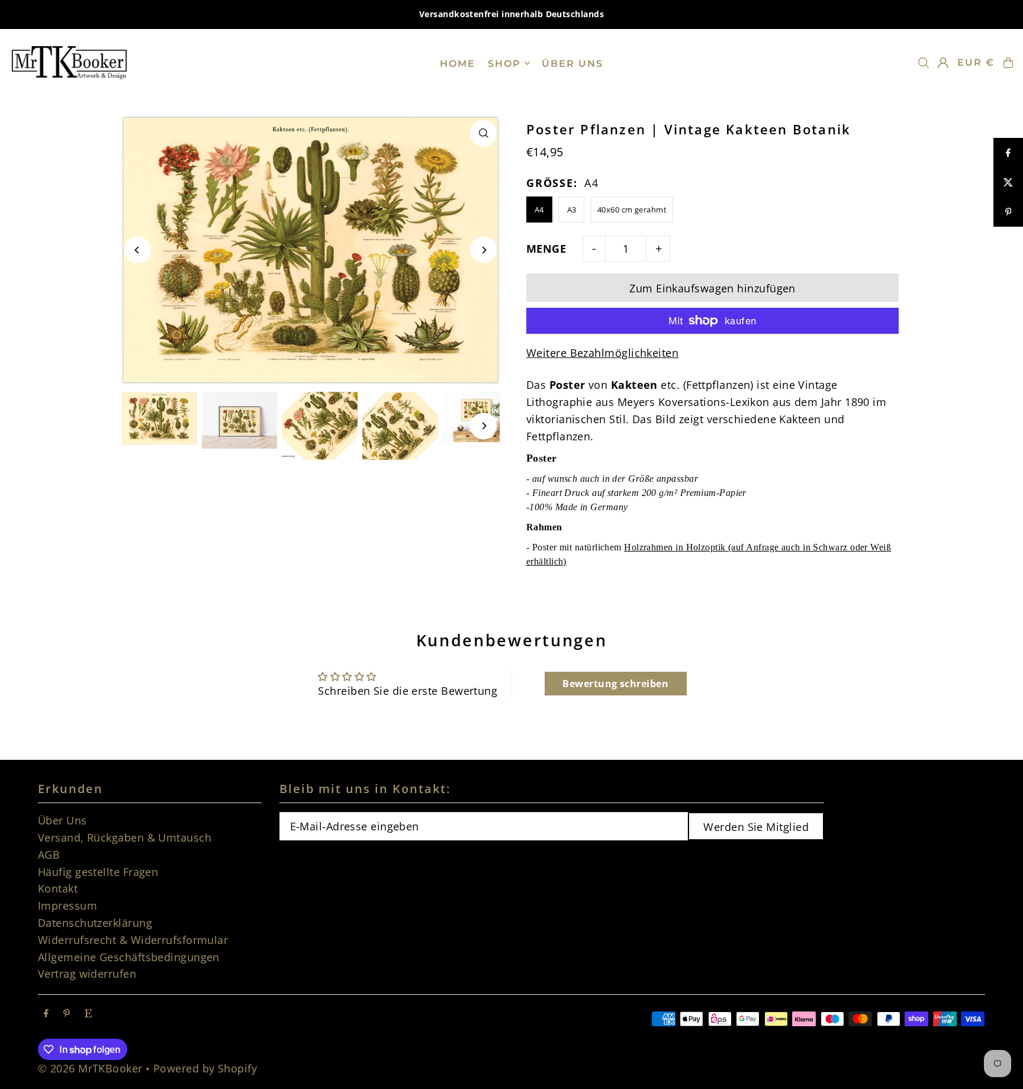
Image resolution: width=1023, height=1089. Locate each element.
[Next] (483, 250)
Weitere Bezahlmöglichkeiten (602, 353)
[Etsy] (88, 1013)
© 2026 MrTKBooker (90, 1068)
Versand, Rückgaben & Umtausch (124, 837)
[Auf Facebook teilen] (1008, 152)
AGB (49, 855)
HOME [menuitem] (457, 63)
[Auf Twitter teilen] (1008, 182)
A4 (539, 209)
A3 (572, 209)
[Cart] (1008, 62)
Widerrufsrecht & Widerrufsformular (133, 940)
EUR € (976, 62)
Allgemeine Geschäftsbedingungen (129, 957)
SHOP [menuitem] (504, 63)
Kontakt (58, 888)
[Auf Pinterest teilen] (1008, 212)
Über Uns (62, 820)
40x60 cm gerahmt (632, 209)
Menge (546, 248)
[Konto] (943, 62)
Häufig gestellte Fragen (98, 872)
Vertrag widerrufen (87, 973)
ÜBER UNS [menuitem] (572, 63)
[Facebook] (46, 1013)
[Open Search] (923, 62)
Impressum (67, 905)
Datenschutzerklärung (95, 923)
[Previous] (137, 250)
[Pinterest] (66, 1013)
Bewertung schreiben (615, 683)
